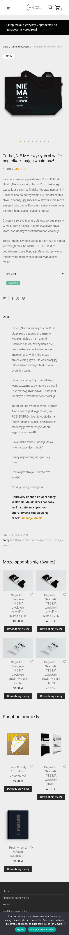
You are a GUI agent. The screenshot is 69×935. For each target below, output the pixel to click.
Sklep (5, 46)
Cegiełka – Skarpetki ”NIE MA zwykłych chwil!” (51, 776)
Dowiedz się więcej (18, 629)
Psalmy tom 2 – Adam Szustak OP (18, 852)
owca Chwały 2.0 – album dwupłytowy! (18, 771)
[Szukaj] (51, 7)
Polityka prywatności (15, 911)
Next (65, 93)
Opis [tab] (6, 317)
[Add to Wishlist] (6, 298)
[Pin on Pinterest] (23, 298)
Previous (3, 93)
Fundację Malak (31, 518)
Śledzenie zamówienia (16, 897)
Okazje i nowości (20, 46)
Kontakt (7, 904)
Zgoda (20, 929)
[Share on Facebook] (12, 298)
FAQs (6, 891)
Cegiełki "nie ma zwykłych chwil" (33, 540)
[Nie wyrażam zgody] (64, 923)
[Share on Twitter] (17, 298)
